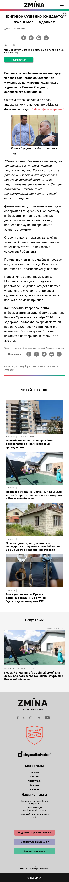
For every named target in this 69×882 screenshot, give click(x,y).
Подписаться (18, 59)
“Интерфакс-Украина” (48, 109)
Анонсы (34, 789)
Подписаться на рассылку (35, 841)
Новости (34, 772)
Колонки (34, 785)
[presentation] (8, 648)
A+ (6, 45)
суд (62, 348)
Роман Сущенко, (53, 348)
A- (15, 45)
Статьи (34, 776)
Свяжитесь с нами (34, 851)
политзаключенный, (37, 348)
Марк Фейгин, (21, 348)
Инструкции (34, 780)
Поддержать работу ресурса (34, 832)
